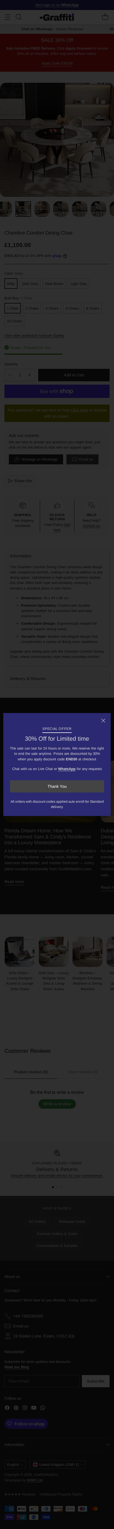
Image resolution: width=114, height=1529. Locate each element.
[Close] (103, 720)
